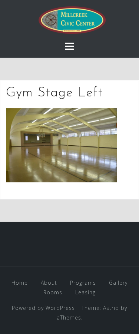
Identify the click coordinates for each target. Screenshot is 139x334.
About (49, 282)
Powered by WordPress (43, 307)
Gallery (118, 282)
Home (19, 282)
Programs (83, 282)
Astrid (111, 307)
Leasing (85, 292)
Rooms (52, 292)
